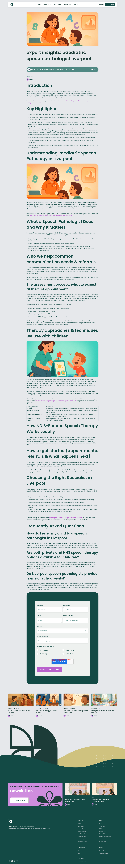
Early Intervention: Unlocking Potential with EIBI (101, 800)
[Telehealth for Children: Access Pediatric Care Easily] (77, 789)
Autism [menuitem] (79, 823)
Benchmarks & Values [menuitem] (105, 836)
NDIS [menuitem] (59, 4)
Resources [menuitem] (67, 4)
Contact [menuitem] (77, 4)
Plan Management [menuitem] (82, 839)
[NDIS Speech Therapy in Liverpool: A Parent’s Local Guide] (48, 700)
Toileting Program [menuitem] (82, 836)
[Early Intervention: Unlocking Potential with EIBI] (104, 789)
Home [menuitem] (39, 4)
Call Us (101, 4)
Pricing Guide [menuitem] (102, 841)
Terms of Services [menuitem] (104, 853)
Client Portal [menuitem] (102, 826)
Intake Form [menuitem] (102, 828)
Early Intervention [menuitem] (82, 834)
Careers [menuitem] (80, 856)
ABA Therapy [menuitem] (81, 826)
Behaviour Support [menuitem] (82, 841)
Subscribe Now (19, 800)
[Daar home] (11, 4)
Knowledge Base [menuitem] (82, 861)
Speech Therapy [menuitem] (82, 828)
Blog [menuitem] (79, 850)
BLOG (66, 797)
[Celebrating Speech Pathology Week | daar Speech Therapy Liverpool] (76, 700)
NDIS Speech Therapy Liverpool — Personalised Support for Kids (51, 216)
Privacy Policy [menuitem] (102, 850)
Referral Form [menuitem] (102, 831)
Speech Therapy (14, 708)
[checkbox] (62, 652)
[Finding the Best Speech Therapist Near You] (104, 700)
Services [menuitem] (53, 4)
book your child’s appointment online (66, 517)
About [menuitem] (45, 4)
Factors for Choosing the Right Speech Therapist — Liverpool (55, 401)
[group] (62, 69)
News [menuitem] (79, 853)
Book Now (110, 4)
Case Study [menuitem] (81, 858)
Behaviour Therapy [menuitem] (82, 831)
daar (31, 79)
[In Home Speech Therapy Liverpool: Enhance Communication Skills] (21, 700)
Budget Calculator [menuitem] (104, 839)
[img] (92, 70)
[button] (29, 69)
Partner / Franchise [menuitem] (104, 834)
